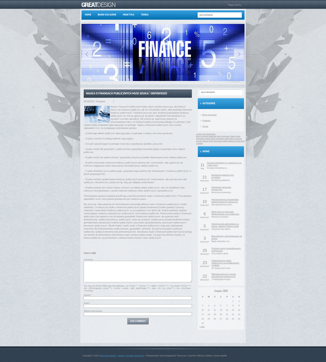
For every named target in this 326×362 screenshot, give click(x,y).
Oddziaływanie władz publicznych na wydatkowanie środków (225, 263)
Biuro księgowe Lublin (220, 139)
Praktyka (128, 14)
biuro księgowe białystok (206, 136)
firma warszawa (215, 141)
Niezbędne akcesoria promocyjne (221, 188)
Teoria (144, 14)
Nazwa (88, 295)
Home (88, 14)
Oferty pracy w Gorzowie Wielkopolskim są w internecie (225, 213)
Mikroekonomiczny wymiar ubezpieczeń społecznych (224, 275)
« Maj (202, 327)
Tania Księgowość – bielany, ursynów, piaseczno (121, 356)
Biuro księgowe (107, 14)
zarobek (199, 143)
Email (87, 303)
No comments (121, 101)
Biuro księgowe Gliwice (226, 136)
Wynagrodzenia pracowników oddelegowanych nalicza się (225, 200)
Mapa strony (234, 4)
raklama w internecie (236, 141)
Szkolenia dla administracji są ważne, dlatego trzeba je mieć (225, 225)
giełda (225, 141)
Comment (88, 259)
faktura (206, 141)
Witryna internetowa (93, 311)
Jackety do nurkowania (91, 23)
